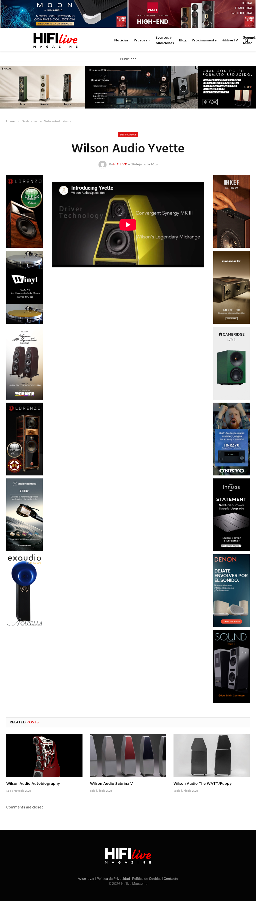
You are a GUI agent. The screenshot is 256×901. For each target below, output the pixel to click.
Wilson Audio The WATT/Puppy (203, 784)
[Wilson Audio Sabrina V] (128, 755)
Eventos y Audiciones (165, 40)
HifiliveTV (230, 40)
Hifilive (120, 164)
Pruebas (140, 40)
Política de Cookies (147, 879)
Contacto (171, 879)
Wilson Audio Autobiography (33, 784)
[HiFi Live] (55, 40)
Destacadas (128, 134)
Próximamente (204, 40)
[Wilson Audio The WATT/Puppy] (212, 755)
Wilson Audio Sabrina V (111, 784)
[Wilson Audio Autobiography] (44, 755)
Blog (182, 40)
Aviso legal (86, 879)
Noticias (121, 40)
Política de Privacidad (113, 879)
